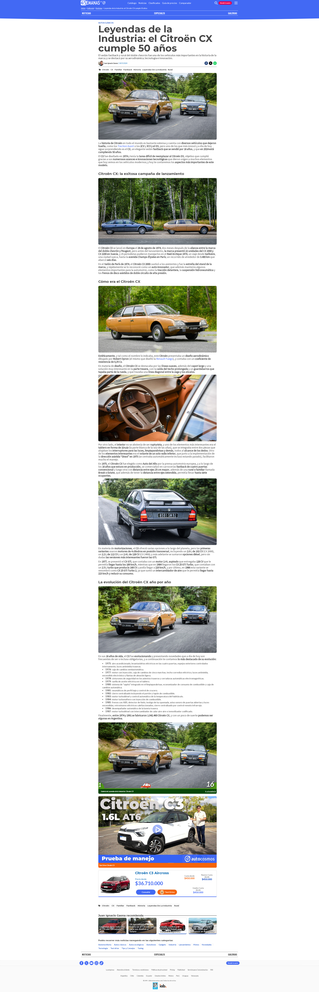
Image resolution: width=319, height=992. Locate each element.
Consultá (146, 892)
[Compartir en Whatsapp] (215, 63)
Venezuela (195, 976)
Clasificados (154, 3)
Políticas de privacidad (159, 970)
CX (112, 70)
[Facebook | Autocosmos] (81, 963)
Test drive (114, 948)
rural (170, 70)
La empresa (110, 970)
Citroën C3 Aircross (152, 873)
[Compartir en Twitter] (210, 63)
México (170, 976)
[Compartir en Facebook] (206, 63)
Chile (132, 976)
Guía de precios (169, 3)
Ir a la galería (210, 791)
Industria (172, 944)
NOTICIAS (86, 13)
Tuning (140, 948)
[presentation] (157, 755)
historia (137, 70)
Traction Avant (126, 146)
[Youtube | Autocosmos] (91, 963)
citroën (105, 70)
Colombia (140, 976)
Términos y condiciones (140, 970)
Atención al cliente (123, 970)
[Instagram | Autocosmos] (96, 963)
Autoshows (151, 944)
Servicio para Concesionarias (198, 970)
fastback (127, 70)
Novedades (207, 944)
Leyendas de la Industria (154, 70)
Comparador (185, 3)
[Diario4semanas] (90, 3)
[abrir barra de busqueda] (216, 2)
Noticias (142, 3)
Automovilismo (104, 944)
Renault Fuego (164, 358)
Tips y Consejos (128, 948)
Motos (196, 944)
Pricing (172, 970)
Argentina (123, 976)
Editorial (90, 8)
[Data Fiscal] (155, 986)
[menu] (236, 3)
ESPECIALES (159, 13)
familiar (118, 70)
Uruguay (185, 976)
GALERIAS (232, 13)
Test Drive (170, 892)
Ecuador (149, 976)
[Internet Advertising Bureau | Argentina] (163, 986)
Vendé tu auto (225, 3)
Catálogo (132, 3)
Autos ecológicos (136, 944)
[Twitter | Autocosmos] (86, 963)
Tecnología (103, 948)
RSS (211, 970)
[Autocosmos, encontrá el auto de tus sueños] (103, 3)
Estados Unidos (160, 976)
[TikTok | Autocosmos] (101, 963)
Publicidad (181, 970)
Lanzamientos (185, 944)
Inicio (83, 8)
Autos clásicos (105, 23)
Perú (177, 976)
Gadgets (162, 944)
